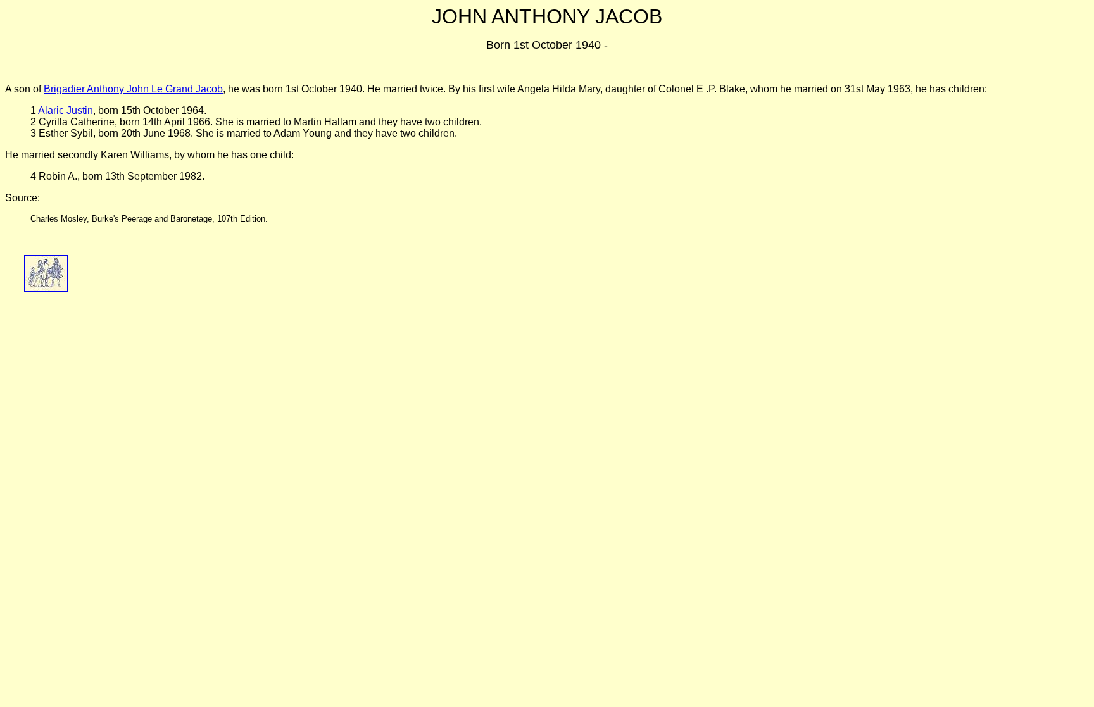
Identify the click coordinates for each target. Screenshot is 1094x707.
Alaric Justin (64, 110)
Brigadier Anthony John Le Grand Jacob (133, 89)
